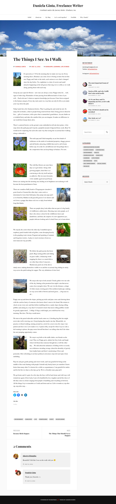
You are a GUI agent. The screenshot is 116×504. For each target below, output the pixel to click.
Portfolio (73, 17)
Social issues (102, 163)
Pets (95, 160)
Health (96, 152)
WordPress (53, 499)
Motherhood (88, 160)
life (35, 419)
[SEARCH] (107, 132)
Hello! (29, 17)
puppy (51, 419)
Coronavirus (100, 149)
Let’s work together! (60, 17)
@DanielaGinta (92, 69)
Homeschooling (89, 155)
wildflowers (60, 419)
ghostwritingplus (29, 456)
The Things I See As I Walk (37, 59)
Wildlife (86, 166)
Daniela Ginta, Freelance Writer (58, 5)
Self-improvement (89, 163)
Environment (88, 152)
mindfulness (43, 419)
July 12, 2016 (35, 66)
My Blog (47, 17)
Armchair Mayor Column (91, 147)
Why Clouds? (84, 17)
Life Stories (65, 66)
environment (19, 419)
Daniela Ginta (20, 66)
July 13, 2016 (31, 481)
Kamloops (49, 66)
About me (38, 17)
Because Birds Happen (21, 434)
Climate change (89, 149)
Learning (56, 66)
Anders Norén (70, 499)
